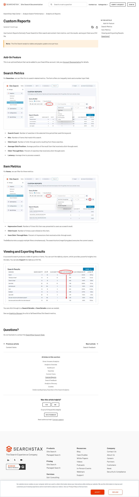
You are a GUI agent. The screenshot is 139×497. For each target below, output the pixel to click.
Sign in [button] (131, 4)
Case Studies (82, 455)
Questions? (105, 36)
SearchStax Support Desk (35, 335)
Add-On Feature (108, 23)
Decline (115, 492)
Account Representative (72, 62)
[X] (15, 460)
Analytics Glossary (15, 313)
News (109, 468)
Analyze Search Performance (33, 14)
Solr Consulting (53, 477)
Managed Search (53, 455)
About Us (111, 455)
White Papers (82, 458)
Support (80, 475)
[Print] (92, 27)
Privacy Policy (73, 487)
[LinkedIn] (8, 460)
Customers (111, 465)
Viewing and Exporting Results (112, 33)
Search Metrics (106, 26)
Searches (51, 371)
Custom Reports (50, 377)
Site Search (51, 451)
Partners (110, 461)
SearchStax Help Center (12, 14)
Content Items (51, 374)
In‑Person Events (84, 468)
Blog (78, 451)
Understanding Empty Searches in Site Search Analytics (50, 390)
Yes (46, 405)
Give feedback (51, 415)
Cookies (51, 386)
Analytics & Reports (53, 14)
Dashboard (51, 368)
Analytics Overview (51, 364)
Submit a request (117, 4)
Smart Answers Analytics (51, 361)
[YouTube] (21, 460)
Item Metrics (106, 30)
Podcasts (80, 465)
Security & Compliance (116, 471)
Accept (97, 492)
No (55, 405)
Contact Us (111, 451)
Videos (79, 461)
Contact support (58, 419)
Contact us (93, 4)
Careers (110, 458)
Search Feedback (51, 380)
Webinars (81, 471)
